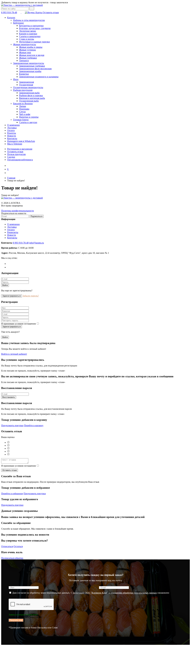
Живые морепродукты (24, 44)
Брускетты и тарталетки (31, 25)
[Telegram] (8, 263)
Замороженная (26, 82)
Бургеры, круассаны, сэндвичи (35, 28)
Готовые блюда (21, 119)
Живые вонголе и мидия (31, 55)
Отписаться (7, 546)
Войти (5, 285)
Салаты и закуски (28, 122)
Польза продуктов (16, 154)
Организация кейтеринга (20, 159)
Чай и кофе (24, 114)
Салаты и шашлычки (29, 36)
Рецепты (11, 133)
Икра (15, 79)
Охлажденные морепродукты (28, 87)
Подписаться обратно (12, 558)
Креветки (24, 74)
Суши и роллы (26, 39)
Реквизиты (12, 232)
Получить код (16, 620)
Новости (11, 135)
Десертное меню (27, 31)
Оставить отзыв (50, 12)
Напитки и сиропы (28, 117)
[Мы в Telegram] (19, 12)
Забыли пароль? (31, 295)
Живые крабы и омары (30, 47)
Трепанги (24, 60)
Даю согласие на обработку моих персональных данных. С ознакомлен (90, 593)
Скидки (11, 157)
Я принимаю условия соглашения (18, 323)
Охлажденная (26, 84)
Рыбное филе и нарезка (31, 95)
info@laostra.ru (36, 243)
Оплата (11, 130)
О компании (13, 125)
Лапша (22, 106)
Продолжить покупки (12, 425)
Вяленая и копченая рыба (32, 98)
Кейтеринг (18, 23)
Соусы (22, 111)
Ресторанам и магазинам (19, 149)
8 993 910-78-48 (9, 12)
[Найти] (31, 8)
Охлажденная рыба (29, 101)
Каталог (11, 17)
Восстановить (8, 397)
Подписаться (36, 216)
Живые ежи (25, 52)
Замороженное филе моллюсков (35, 68)
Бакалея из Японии (23, 103)
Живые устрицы (27, 50)
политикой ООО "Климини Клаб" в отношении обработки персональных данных (115, 593)
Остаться (18, 546)
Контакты (12, 138)
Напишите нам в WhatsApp (21, 141)
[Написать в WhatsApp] (23, 12)
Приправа (24, 109)
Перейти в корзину (33, 425)
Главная (11, 178)
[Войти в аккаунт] (8, 173)
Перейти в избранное (12, 493)
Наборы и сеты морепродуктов (29, 20)
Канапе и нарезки (28, 33)
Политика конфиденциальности (17, 210)
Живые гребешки (28, 58)
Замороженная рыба (29, 92)
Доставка (12, 127)
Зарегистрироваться (11, 296)
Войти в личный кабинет (14, 354)
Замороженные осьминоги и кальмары (38, 76)
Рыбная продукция (22, 90)
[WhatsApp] (8, 267)
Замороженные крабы (30, 71)
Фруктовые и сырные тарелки (34, 41)
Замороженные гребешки (32, 66)
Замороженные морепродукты (28, 63)
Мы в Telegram (14, 144)
